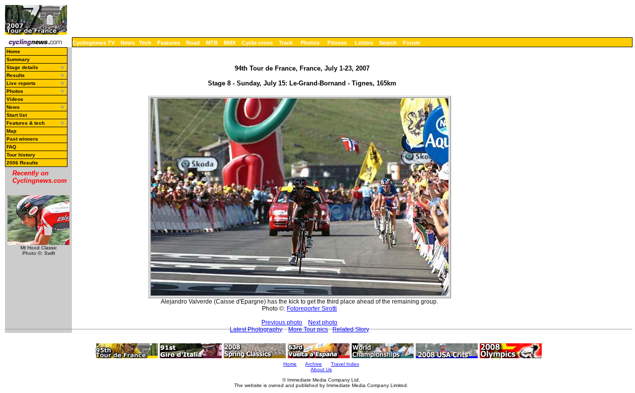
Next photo (322, 322)
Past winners (22, 139)
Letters (364, 43)
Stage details (22, 67)
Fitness (337, 43)
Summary (18, 59)
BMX (230, 43)
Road (193, 43)
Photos (310, 43)
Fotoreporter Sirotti (312, 308)
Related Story (350, 329)
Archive (313, 364)
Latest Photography (256, 329)
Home (13, 51)
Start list (16, 115)
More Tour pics (308, 329)
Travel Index (345, 364)
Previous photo (281, 322)
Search (388, 43)
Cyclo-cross (257, 43)
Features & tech (25, 123)
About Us (321, 369)
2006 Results (22, 162)
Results (15, 75)
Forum (411, 43)
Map (11, 131)
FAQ (11, 147)
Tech (145, 43)
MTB (212, 43)
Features (168, 43)
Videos (14, 99)
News (128, 43)
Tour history (20, 154)
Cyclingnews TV (93, 43)
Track (286, 43)
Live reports (21, 83)
